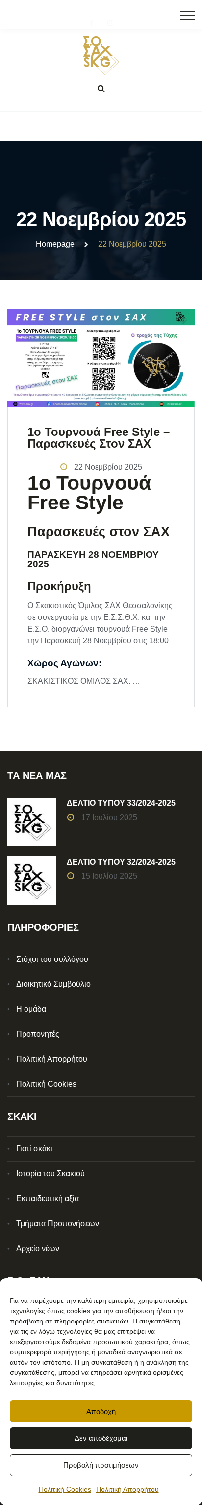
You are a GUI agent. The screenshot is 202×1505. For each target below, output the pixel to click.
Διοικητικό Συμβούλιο (53, 984)
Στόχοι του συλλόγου (52, 959)
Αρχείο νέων (37, 1248)
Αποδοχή (101, 1411)
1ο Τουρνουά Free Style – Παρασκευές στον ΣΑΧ (98, 437)
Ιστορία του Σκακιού (50, 1173)
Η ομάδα (31, 1009)
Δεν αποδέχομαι (101, 1438)
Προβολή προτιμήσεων (101, 1465)
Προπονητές (37, 1034)
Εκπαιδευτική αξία (47, 1198)
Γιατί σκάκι (34, 1148)
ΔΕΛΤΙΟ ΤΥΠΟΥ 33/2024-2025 (121, 803)
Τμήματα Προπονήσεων (57, 1223)
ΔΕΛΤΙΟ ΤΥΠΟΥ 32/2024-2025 (121, 862)
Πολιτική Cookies (65, 1489)
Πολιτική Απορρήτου (127, 1489)
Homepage (55, 244)
